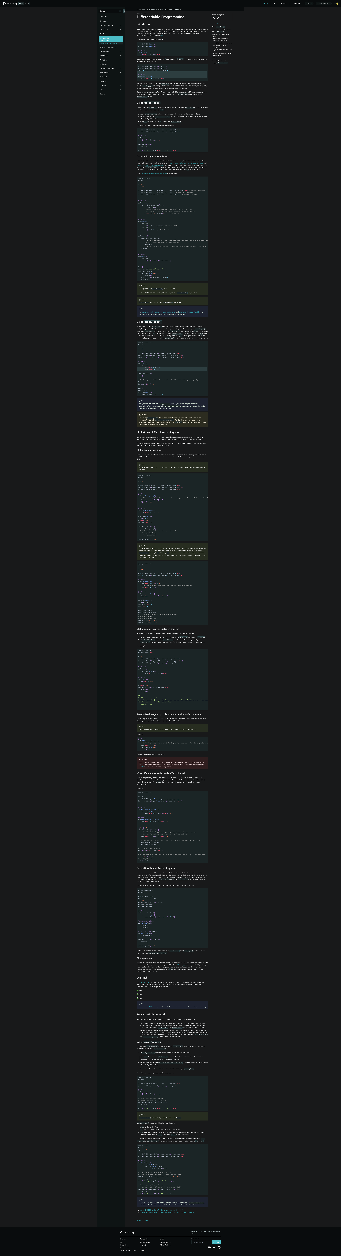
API (274, 3)
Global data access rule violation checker (220, 41)
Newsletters (124, 1245)
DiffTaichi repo (145, 982)
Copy (205, 44)
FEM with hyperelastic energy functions (150, 165)
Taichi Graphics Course (128, 1250)
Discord (142, 1248)
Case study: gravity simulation (222, 29)
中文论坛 (143, 1245)
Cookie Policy (165, 1242)
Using (218, 26)
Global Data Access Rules (220, 38)
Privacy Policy (165, 1245)
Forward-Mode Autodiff (219, 61)
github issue (143, 767)
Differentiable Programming (109, 43)
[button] (336, 3)
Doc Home (264, 3)
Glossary (103, 94)
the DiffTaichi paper (153, 1007)
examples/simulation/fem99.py (190, 312)
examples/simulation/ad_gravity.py (154, 173)
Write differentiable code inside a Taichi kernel (222, 50)
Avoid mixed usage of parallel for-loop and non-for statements (222, 45)
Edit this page (143, 1220)
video (165, 1007)
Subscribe (216, 1242)
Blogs (122, 1242)
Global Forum (145, 1242)
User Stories (124, 1248)
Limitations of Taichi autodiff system (220, 35)
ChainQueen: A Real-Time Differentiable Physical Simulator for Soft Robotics (166, 1212)
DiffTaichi (215, 58)
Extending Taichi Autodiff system (222, 53)
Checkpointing (217, 55)
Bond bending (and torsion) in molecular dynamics (186, 163)
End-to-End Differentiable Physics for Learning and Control (160, 1210)
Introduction (215, 24)
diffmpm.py (181, 965)
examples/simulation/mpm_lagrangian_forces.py (158, 312)
